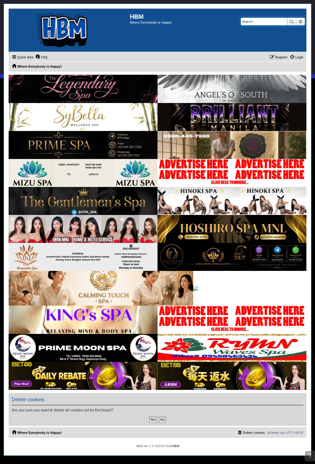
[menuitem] (41, 57)
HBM (176, 446)
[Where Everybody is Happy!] (69, 30)
